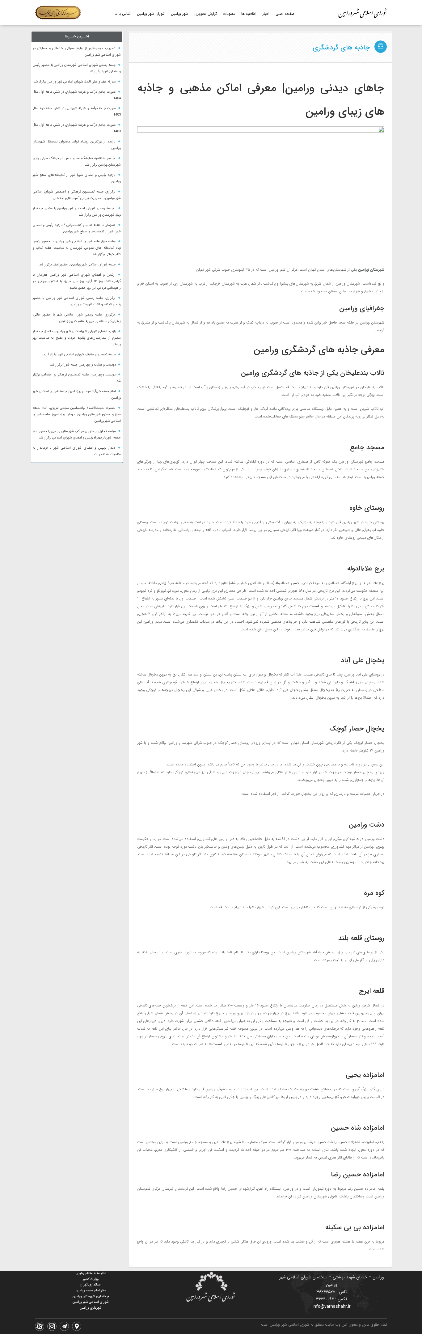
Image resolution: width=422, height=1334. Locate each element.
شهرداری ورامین (91, 1308)
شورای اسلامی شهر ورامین (91, 1302)
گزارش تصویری (205, 14)
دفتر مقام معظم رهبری (91, 1273)
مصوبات (229, 14)
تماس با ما (123, 14)
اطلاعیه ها (248, 14)
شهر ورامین (179, 14)
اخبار (266, 14)
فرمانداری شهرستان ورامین (91, 1296)
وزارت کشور (91, 1279)
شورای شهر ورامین (151, 14)
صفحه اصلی (285, 14)
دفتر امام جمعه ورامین (91, 1290)
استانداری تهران (91, 1284)
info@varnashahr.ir (332, 1306)
